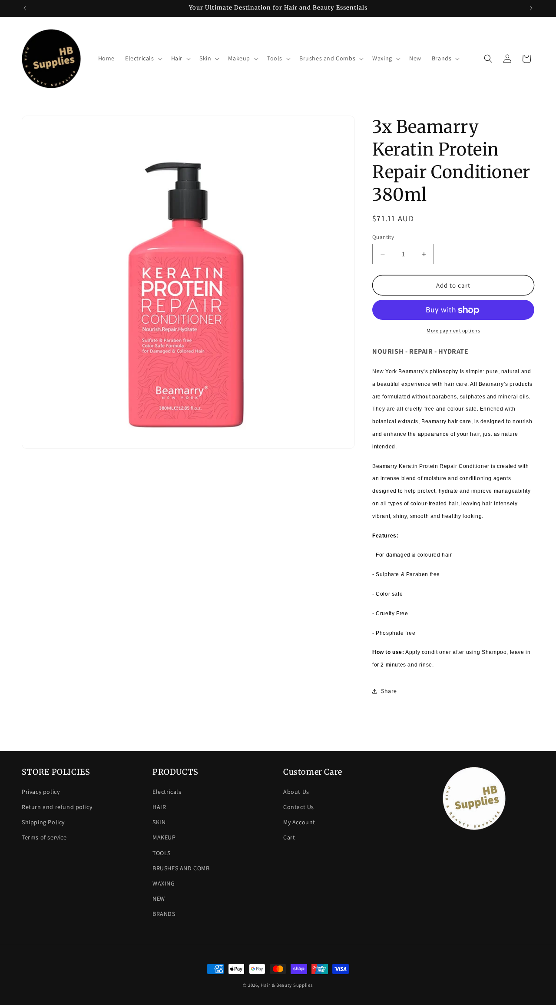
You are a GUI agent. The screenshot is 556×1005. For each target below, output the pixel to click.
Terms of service (44, 837)
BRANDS (163, 914)
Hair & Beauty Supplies (287, 985)
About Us (296, 792)
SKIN (158, 822)
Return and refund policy (57, 807)
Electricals (167, 792)
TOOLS (161, 853)
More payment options (453, 331)
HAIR (159, 807)
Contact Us (298, 807)
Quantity (383, 237)
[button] (143, 58)
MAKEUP (164, 837)
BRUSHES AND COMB (181, 868)
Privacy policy (41, 792)
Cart (289, 837)
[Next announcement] (531, 8)
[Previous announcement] (24, 8)
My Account (299, 822)
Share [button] (389, 691)
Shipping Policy (43, 822)
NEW (158, 898)
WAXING (163, 883)
